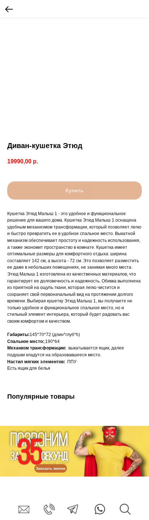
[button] (50, 468)
